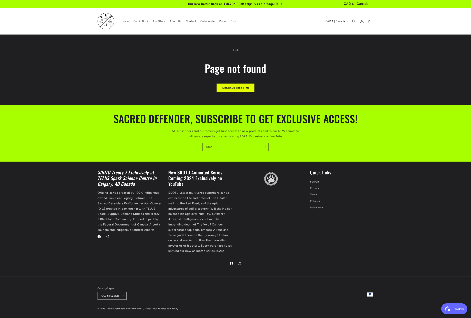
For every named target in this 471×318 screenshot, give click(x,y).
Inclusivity (316, 207)
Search (314, 181)
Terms (314, 194)
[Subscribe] (264, 147)
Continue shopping (235, 87)
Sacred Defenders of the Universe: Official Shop (132, 309)
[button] (354, 21)
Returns (315, 201)
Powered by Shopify (167, 309)
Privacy (314, 188)
